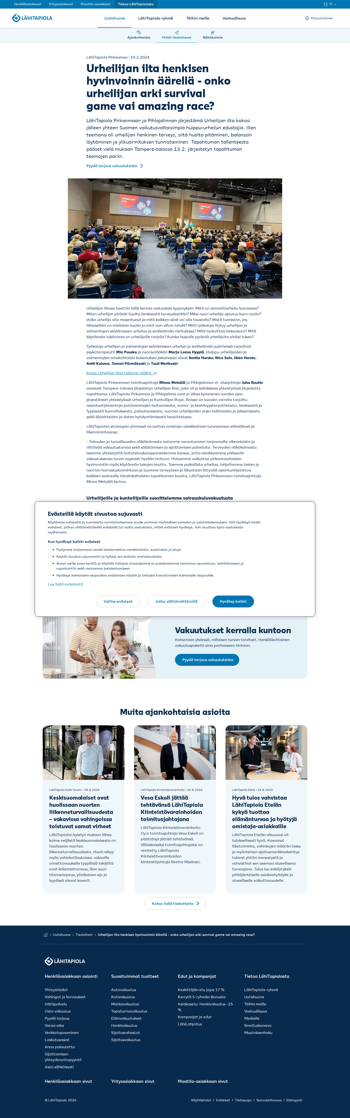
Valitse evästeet (118, 601)
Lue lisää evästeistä (65, 584)
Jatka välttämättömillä (176, 601)
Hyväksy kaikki (233, 601)
